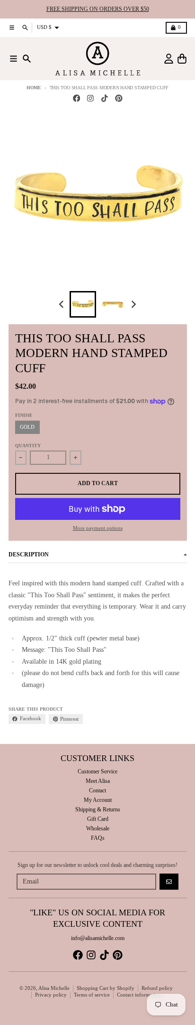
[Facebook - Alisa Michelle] (76, 98)
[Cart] (182, 59)
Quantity (28, 445)
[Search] (27, 59)
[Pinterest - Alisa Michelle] (118, 98)
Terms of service (92, 994)
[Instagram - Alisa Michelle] (90, 98)
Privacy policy (51, 994)
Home (34, 87)
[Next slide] (133, 304)
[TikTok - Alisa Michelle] (104, 98)
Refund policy (157, 988)
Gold (27, 427)
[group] (83, 304)
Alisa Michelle (54, 988)
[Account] (169, 59)
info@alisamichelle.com (97, 938)
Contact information (139, 994)
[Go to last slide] (62, 304)
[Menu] (13, 59)
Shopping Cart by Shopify (105, 988)
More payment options (98, 528)
